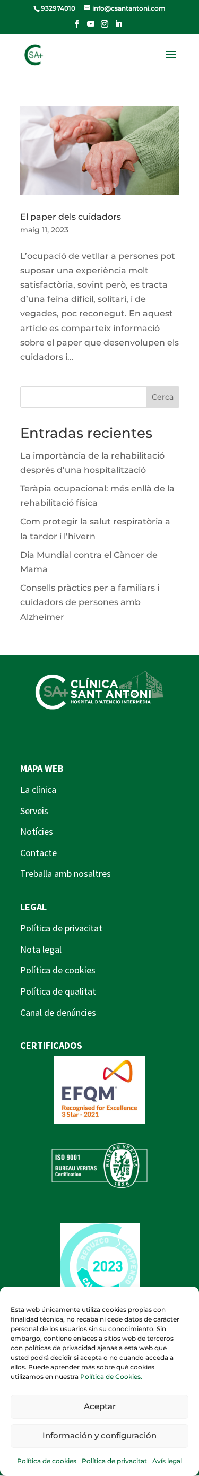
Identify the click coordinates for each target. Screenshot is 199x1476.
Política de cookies (46, 1461)
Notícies (36, 831)
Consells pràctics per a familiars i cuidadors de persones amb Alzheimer (89, 602)
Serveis (34, 811)
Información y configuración (99, 1435)
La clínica (38, 789)
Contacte (38, 853)
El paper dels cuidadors (70, 217)
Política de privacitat (114, 1461)
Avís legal (167, 1461)
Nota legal (41, 949)
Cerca (163, 397)
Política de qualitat (58, 991)
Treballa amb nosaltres (65, 873)
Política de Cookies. (111, 1376)
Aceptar (100, 1406)
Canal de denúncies (58, 1012)
